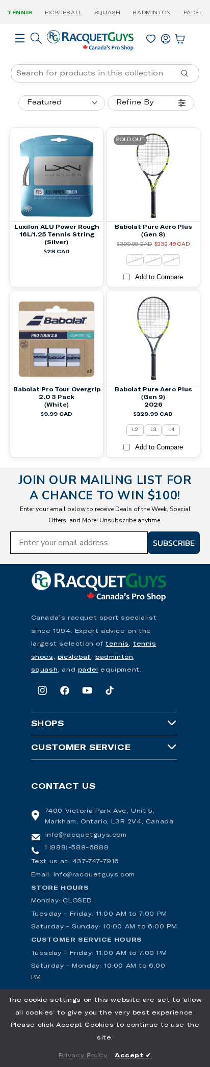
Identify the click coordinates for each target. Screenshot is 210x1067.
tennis (117, 644)
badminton (114, 657)
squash (44, 670)
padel (88, 670)
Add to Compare (159, 277)
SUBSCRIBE (174, 543)
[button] (20, 52)
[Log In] (166, 37)
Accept (133, 1056)
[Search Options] (188, 73)
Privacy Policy (83, 1056)
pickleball (74, 657)
